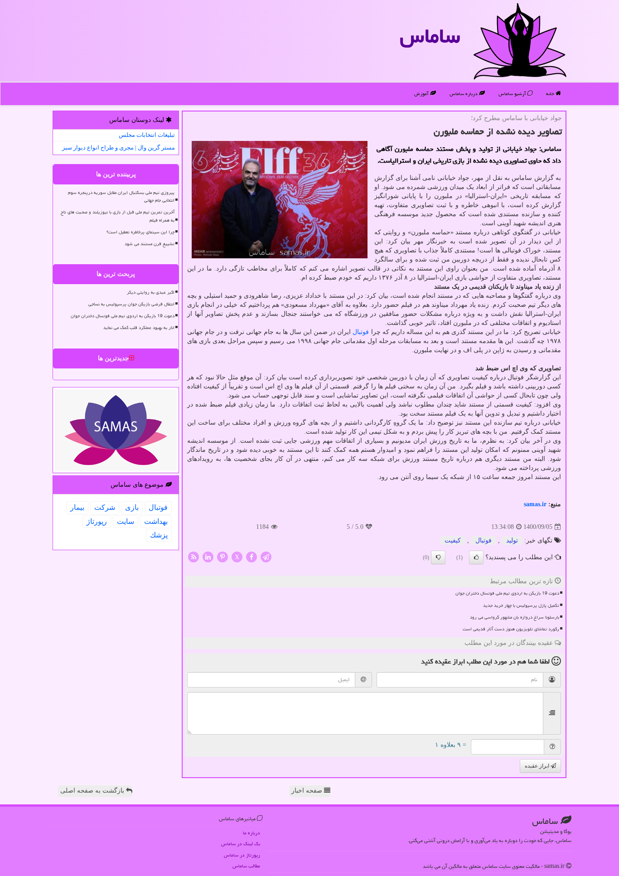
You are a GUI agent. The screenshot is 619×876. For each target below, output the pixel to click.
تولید (512, 540)
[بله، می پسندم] (476, 557)
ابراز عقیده (538, 766)
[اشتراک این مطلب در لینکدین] (208, 556)
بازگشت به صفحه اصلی (93, 790)
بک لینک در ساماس (240, 843)
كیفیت (453, 540)
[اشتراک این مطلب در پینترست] (222, 556)
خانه (551, 93)
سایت (125, 521)
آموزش (422, 93)
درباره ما (251, 832)
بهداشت (156, 521)
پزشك (159, 535)
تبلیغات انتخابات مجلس (147, 134)
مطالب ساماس (246, 866)
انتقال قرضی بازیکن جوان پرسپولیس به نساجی (131, 304)
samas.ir (535, 504)
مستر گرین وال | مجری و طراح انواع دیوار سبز (118, 147)
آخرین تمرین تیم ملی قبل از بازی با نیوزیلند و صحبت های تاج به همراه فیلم (117, 216)
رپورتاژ (97, 521)
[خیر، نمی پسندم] (438, 557)
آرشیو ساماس (512, 93)
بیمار (77, 507)
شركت (104, 507)
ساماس (430, 35)
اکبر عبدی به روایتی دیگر (150, 292)
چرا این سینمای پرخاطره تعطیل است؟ (140, 232)
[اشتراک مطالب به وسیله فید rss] (193, 556)
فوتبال (361, 332)
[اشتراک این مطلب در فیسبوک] (251, 556)
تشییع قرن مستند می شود (149, 243)
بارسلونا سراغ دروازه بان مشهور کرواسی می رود (514, 617)
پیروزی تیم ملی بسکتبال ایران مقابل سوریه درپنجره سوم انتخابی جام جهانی (121, 196)
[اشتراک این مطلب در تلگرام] (266, 556)
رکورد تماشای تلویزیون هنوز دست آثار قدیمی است (511, 629)
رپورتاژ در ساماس (242, 855)
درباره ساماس (464, 93)
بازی (132, 507)
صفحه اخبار (307, 790)
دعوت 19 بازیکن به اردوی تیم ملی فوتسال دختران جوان (507, 593)
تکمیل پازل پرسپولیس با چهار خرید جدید (521, 605)
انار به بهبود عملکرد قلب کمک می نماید (138, 327)
